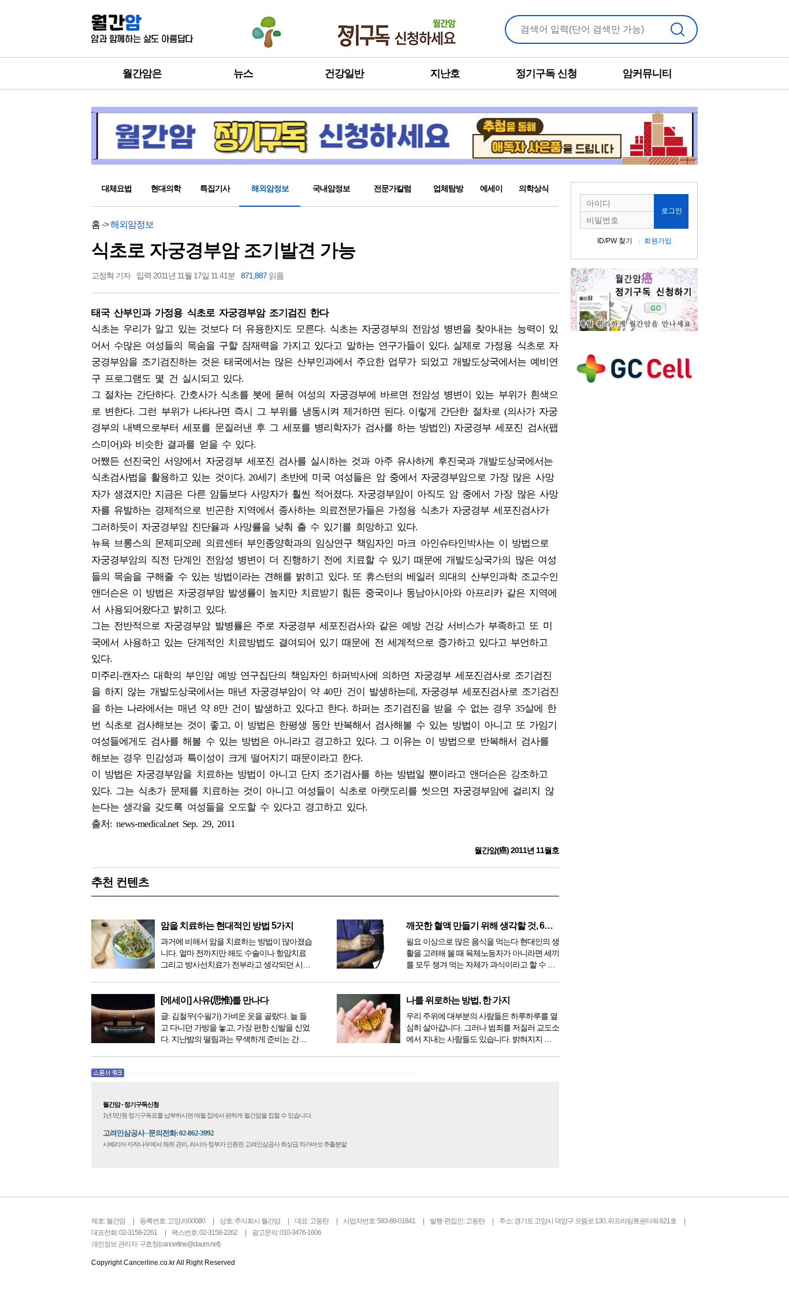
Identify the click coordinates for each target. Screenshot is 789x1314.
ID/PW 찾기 (614, 241)
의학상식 (534, 188)
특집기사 (215, 188)
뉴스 (243, 73)
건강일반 (344, 73)
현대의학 (166, 188)
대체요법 (117, 188)
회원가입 (658, 241)
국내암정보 (331, 188)
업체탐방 (448, 188)
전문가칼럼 (392, 188)
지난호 (445, 73)
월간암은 (142, 73)
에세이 (491, 188)
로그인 (671, 211)
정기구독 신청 (546, 73)
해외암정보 (270, 188)
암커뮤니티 (647, 73)
